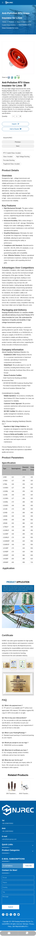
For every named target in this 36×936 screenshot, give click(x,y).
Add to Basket (14, 129)
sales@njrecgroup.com (9, 839)
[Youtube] (14, 914)
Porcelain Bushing (8, 160)
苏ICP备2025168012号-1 (20, 926)
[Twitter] (11, 914)
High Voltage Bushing (22, 156)
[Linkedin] (7, 914)
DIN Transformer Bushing (11, 793)
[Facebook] (3, 914)
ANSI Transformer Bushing (24, 793)
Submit (10, 907)
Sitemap (25, 924)
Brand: (5, 137)
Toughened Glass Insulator (11, 164)
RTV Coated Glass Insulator (12, 153)
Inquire (14, 124)
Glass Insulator (8, 156)
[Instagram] (18, 914)
